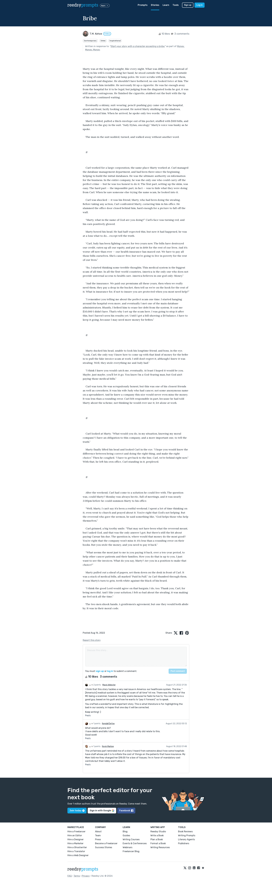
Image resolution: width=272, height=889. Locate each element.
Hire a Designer (75, 839)
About (98, 831)
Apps (103, 6)
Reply (88, 715)
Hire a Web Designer (78, 855)
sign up (100, 671)
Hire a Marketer (75, 843)
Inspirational (115, 41)
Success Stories (103, 847)
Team (98, 835)
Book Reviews (185, 831)
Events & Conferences (135, 843)
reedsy (82, 5)
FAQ (69, 876)
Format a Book (158, 843)
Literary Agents (186, 839)
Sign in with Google (100, 810)
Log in (199, 5)
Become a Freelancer (106, 843)
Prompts (142, 5)
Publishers (183, 843)
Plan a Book (156, 839)
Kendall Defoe (108, 723)
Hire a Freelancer (76, 831)
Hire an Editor (74, 835)
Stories (155, 5)
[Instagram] (189, 868)
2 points (97, 685)
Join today (75, 810)
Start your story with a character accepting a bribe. (138, 46)
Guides (126, 835)
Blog (125, 831)
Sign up (187, 5)
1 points (96, 723)
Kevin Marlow (108, 746)
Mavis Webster (109, 685)
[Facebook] (198, 868)
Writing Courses (131, 839)
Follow (107, 34)
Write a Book (157, 835)
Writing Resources (160, 847)
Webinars (127, 847)
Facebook (124, 810)
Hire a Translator (76, 851)
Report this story (92, 640)
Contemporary (90, 41)
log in (110, 671)
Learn (166, 5)
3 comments (181, 33)
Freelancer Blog (131, 851)
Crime (103, 41)
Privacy (86, 876)
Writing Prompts (186, 835)
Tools (176, 5)
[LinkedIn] (194, 868)
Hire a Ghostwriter (77, 847)
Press (98, 839)
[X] (185, 868)
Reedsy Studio (158, 831)
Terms (77, 876)
